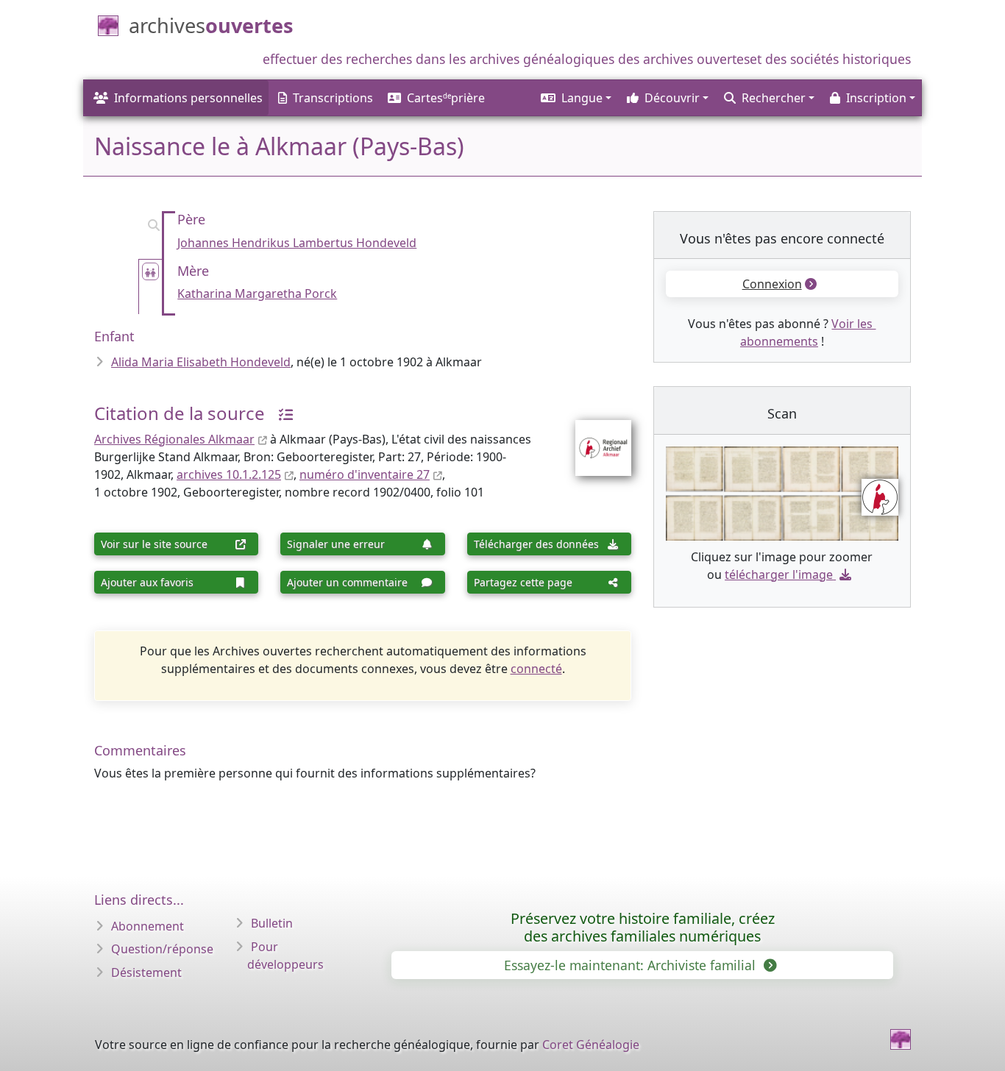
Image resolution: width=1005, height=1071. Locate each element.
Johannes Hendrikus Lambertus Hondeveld (296, 243)
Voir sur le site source (154, 544)
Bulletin (272, 923)
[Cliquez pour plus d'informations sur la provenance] (280, 413)
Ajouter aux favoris (147, 582)
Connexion (772, 284)
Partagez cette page (523, 582)
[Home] (900, 1039)
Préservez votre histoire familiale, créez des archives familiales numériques (643, 927)
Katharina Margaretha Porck (257, 293)
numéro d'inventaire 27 (364, 474)
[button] (575, 97)
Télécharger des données (536, 544)
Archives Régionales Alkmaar (174, 439)
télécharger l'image (779, 574)
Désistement (146, 972)
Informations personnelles (188, 98)
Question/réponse (162, 949)
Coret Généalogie (590, 1044)
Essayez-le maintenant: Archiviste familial (631, 965)
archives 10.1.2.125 (229, 474)
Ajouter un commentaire (347, 582)
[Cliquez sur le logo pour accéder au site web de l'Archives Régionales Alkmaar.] (594, 438)
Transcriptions (333, 98)
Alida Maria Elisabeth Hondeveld (201, 362)
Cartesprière (446, 98)
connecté (536, 669)
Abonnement (147, 926)
